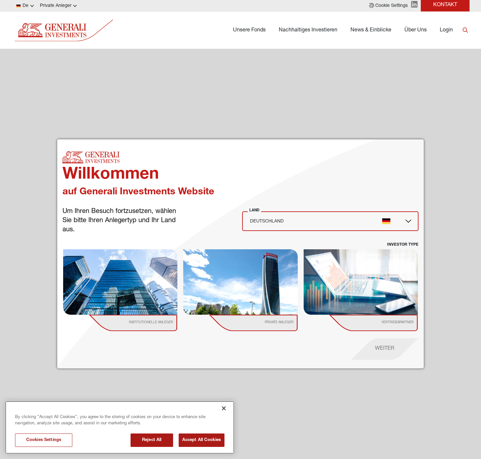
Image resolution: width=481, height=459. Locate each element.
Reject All (151, 440)
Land (254, 210)
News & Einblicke (370, 30)
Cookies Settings (43, 440)
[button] (388, 6)
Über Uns (415, 30)
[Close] (224, 408)
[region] (119, 427)
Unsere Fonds (249, 30)
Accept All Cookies (201, 440)
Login (446, 30)
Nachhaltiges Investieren (308, 30)
